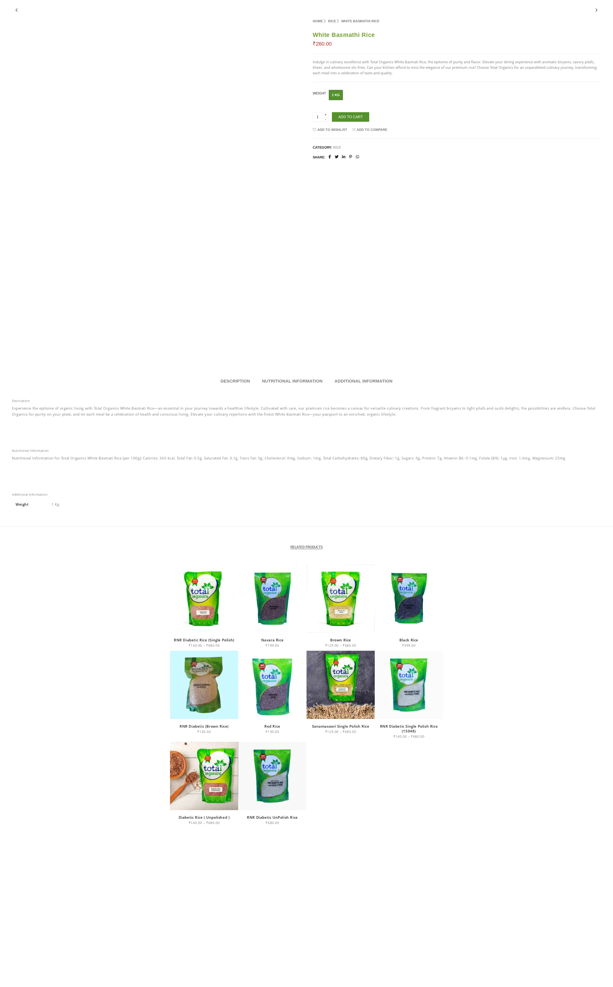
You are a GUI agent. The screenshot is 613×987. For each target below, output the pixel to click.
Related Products (306, 547)
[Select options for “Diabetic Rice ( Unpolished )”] (193, 803)
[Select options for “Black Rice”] (398, 626)
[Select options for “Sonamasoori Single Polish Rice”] (329, 712)
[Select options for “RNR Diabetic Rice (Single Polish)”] (193, 626)
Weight (319, 93)
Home (318, 21)
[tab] (235, 381)
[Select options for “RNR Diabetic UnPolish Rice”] (261, 803)
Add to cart (350, 117)
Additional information (363, 381)
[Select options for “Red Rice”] (261, 712)
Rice (332, 21)
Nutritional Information (292, 381)
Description (235, 381)
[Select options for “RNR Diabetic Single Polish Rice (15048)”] (398, 712)
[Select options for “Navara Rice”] (261, 626)
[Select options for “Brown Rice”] (329, 626)
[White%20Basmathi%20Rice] (330, 157)
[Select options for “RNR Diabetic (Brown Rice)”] (193, 712)
